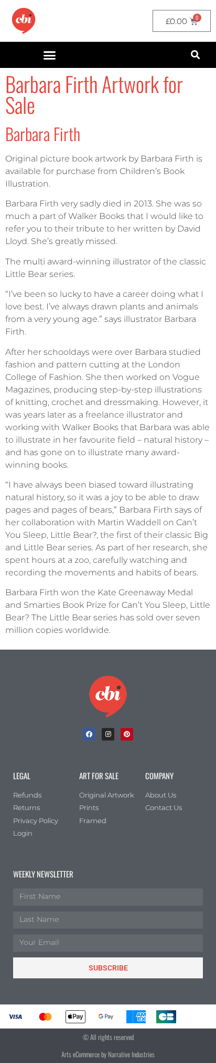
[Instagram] (108, 734)
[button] (50, 55)
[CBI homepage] (23, 21)
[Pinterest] (127, 734)
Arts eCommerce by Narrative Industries (108, 1054)
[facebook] (89, 734)
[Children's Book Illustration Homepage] (108, 697)
